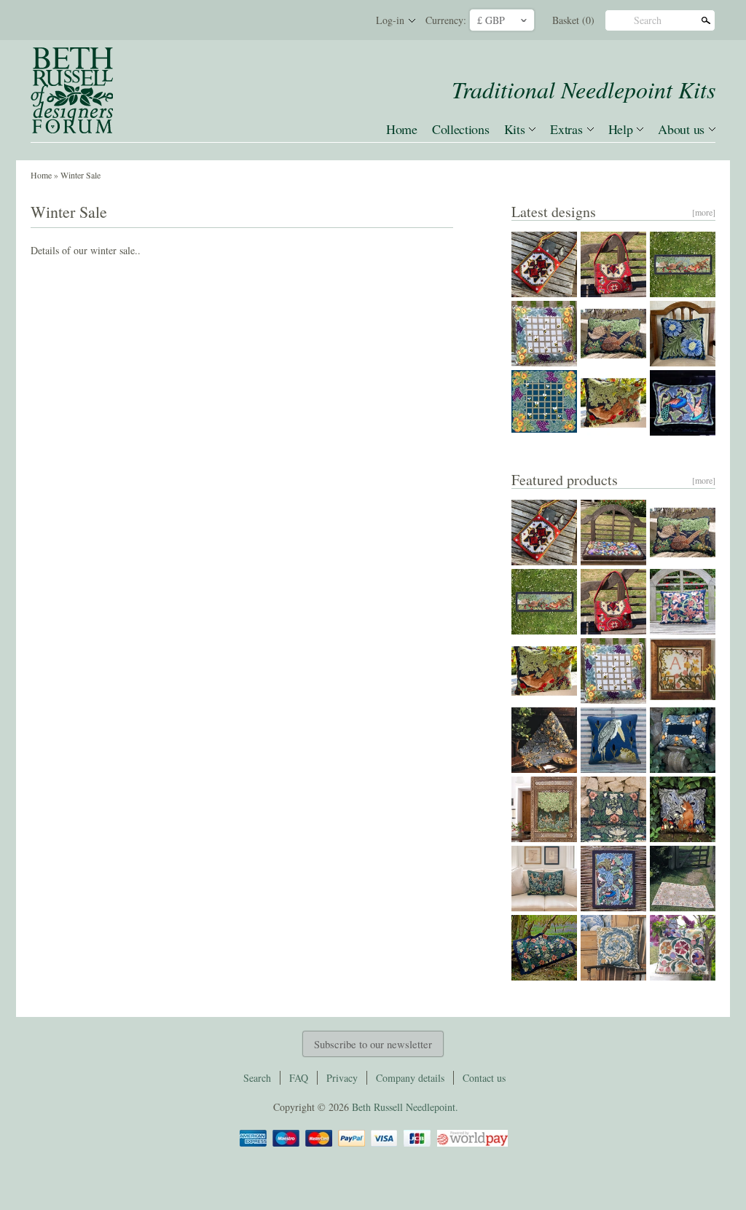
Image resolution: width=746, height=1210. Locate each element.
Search (647, 20)
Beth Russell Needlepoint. (405, 1107)
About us (681, 129)
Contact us (484, 1078)
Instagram (347, 20)
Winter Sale (80, 175)
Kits (514, 129)
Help (620, 129)
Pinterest (322, 20)
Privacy (342, 1078)
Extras (566, 129)
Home (401, 129)
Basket (573, 20)
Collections (461, 129)
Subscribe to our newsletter (373, 1044)
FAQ (298, 1078)
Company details (410, 1078)
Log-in (390, 20)
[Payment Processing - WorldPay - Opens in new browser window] (471, 1144)
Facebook (297, 20)
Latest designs (553, 211)
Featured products (564, 480)
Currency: (445, 20)
